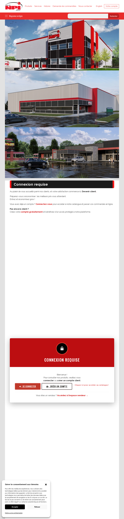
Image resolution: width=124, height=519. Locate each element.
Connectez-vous (44, 204)
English (99, 6)
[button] (46, 484)
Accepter (15, 507)
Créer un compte (58, 386)
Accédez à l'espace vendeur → (72, 395)
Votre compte (111, 6)
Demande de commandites (64, 6)
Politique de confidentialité (13, 513)
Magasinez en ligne (16, 15)
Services (38, 6)
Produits (28, 6)
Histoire (47, 6)
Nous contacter (85, 6)
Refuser (37, 507)
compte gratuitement (32, 212)
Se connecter (28, 386)
